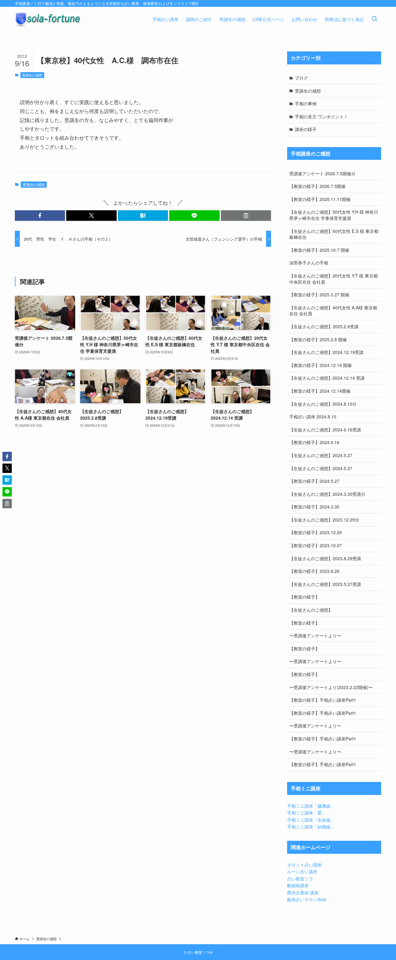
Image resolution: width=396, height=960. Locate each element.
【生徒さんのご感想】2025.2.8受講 (324, 326)
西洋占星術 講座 (303, 892)
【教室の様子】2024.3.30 (314, 507)
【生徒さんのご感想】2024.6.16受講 (325, 429)
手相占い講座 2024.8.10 (312, 416)
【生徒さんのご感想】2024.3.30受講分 (327, 494)
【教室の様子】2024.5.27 (314, 481)
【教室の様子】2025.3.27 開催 (319, 294)
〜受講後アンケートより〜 (315, 635)
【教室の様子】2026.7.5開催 (317, 186)
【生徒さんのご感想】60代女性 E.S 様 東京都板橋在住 (333, 234)
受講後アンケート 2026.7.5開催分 (322, 173)
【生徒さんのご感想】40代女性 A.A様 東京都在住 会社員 (333, 310)
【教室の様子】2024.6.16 (314, 442)
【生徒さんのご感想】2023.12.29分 (324, 520)
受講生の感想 (32, 74)
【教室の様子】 (304, 597)
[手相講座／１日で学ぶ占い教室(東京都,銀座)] (48, 19)
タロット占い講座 (304, 865)
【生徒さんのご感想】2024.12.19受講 (326, 352)
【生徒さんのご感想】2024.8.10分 (323, 404)
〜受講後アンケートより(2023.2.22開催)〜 (331, 687)
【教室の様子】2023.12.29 (315, 532)
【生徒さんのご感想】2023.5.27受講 (325, 584)
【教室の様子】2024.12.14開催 (320, 391)
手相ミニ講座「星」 (306, 812)
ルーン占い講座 (302, 871)
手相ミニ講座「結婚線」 (311, 826)
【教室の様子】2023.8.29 (314, 571)
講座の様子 (305, 129)
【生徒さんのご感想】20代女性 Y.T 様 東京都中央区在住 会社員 (333, 279)
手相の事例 (305, 103)
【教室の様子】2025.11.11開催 (320, 199)
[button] (40, 215)
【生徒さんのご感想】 (311, 610)
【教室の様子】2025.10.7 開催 (319, 250)
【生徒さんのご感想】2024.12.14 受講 (327, 378)
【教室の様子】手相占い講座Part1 (322, 700)
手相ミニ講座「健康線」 (311, 806)
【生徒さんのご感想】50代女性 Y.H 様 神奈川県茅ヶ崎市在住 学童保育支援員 (333, 215)
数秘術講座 (298, 885)
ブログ (301, 78)
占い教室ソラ (300, 878)
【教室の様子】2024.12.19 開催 (320, 365)
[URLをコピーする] (246, 215)
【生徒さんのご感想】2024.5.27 (320, 455)
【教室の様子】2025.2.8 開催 (318, 339)
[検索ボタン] (374, 19)
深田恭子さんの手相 (308, 263)
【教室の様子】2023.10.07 (315, 545)
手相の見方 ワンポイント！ (321, 116)
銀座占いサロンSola (306, 899)
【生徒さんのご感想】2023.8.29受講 (325, 558)
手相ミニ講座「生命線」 (311, 820)
